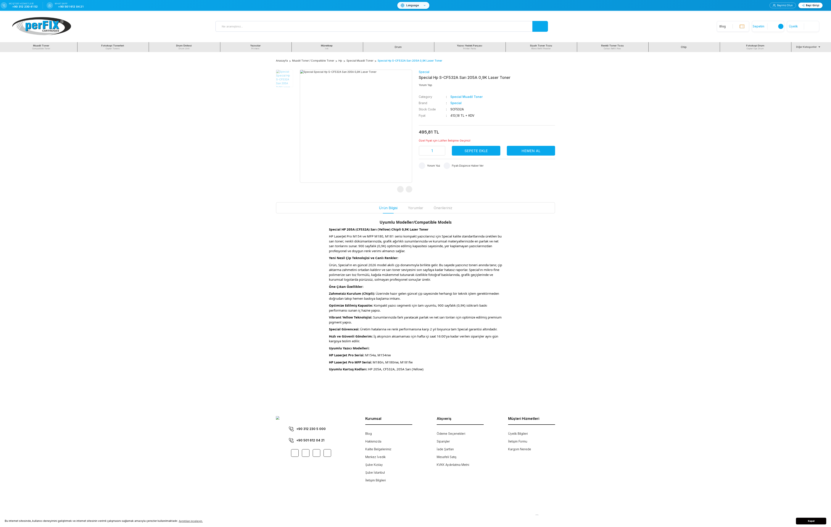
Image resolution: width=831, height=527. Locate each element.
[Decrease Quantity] (423, 150)
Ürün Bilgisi (388, 208)
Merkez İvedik (375, 457)
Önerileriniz (443, 208)
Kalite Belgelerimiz (378, 449)
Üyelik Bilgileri (518, 433)
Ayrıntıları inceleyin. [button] (191, 521)
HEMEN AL (531, 151)
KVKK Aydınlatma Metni (453, 464)
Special (424, 72)
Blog (368, 433)
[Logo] (42, 26)
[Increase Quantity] (440, 150)
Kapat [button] (811, 521)
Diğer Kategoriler (806, 46)
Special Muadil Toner (466, 97)
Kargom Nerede (519, 449)
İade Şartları (445, 449)
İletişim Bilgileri (375, 480)
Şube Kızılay (374, 464)
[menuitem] (41, 47)
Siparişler (443, 441)
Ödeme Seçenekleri (451, 433)
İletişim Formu (517, 441)
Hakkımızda (373, 441)
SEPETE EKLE (476, 151)
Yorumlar (415, 208)
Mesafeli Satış (446, 457)
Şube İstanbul (375, 472)
